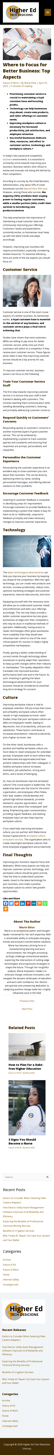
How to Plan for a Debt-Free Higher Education (25, 1067)
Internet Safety (11, 1279)
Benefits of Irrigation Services (18, 1230)
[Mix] (39, 903)
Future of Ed (9, 1264)
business (7, 159)
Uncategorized (10, 1284)
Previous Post (27, 1001)
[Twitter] (11, 903)
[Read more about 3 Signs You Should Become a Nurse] (27, 1107)
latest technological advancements (26, 572)
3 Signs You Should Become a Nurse (22, 1141)
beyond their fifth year (36, 188)
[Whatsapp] (45, 903)
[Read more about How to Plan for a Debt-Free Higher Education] (27, 1046)
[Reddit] (16, 903)
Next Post (27, 1009)
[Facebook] (5, 903)
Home (6, 1274)
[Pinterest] (28, 903)
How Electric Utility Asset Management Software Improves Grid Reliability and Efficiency (23, 1212)
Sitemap (26, 1448)
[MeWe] (33, 903)
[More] (5, 908)
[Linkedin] (22, 903)
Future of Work (11, 82)
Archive (7, 1259)
